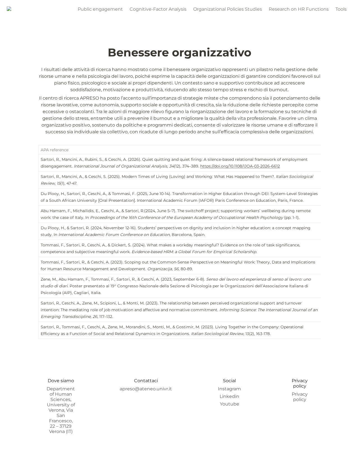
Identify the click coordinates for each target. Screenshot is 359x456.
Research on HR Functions (299, 9)
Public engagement (100, 9)
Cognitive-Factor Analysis (158, 9)
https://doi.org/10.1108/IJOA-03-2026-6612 (240, 166)
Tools (341, 9)
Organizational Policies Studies (227, 9)
